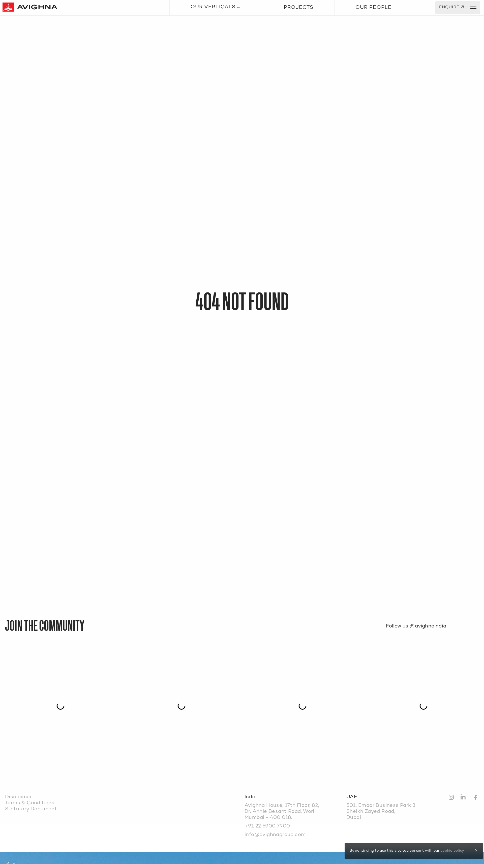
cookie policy (452, 851)
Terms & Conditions (29, 803)
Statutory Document (31, 809)
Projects (299, 7)
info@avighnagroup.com (275, 835)
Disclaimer (18, 797)
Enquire (451, 8)
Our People (373, 7)
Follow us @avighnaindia (416, 626)
